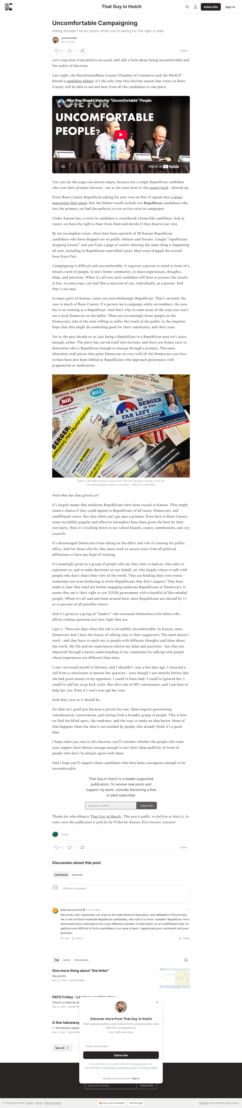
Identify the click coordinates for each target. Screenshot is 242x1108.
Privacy (30, 1103)
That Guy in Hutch (106, 816)
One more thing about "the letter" (80, 970)
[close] (157, 1002)
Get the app (136, 1103)
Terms (38, 1103)
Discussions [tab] (81, 960)
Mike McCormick (71, 910)
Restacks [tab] (77, 875)
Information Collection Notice (120, 1067)
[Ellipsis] (188, 910)
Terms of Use (139, 1064)
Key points (59, 976)
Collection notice (52, 1103)
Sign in (230, 7)
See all (59, 1048)
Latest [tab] (66, 960)
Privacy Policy (149, 1067)
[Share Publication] (195, 7)
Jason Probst (69, 38)
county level (158, 188)
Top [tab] (56, 960)
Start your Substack (114, 1103)
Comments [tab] (61, 875)
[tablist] (68, 875)
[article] (121, 978)
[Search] (187, 7)
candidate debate (79, 81)
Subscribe (211, 7)
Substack (203, 1103)
